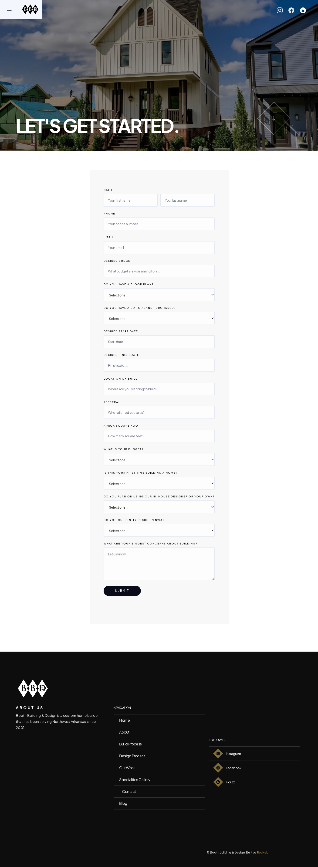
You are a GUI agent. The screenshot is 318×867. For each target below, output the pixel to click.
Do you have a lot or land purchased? (140, 307)
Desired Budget (118, 260)
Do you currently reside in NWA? (134, 520)
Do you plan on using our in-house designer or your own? (159, 496)
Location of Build (121, 378)
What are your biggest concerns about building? (150, 543)
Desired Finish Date (121, 355)
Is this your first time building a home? (141, 472)
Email (109, 237)
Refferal (112, 402)
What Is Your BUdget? (124, 449)
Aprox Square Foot (122, 425)
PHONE (109, 213)
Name (108, 190)
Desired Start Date (121, 331)
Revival (262, 852)
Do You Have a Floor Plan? (129, 284)
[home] (30, 9)
